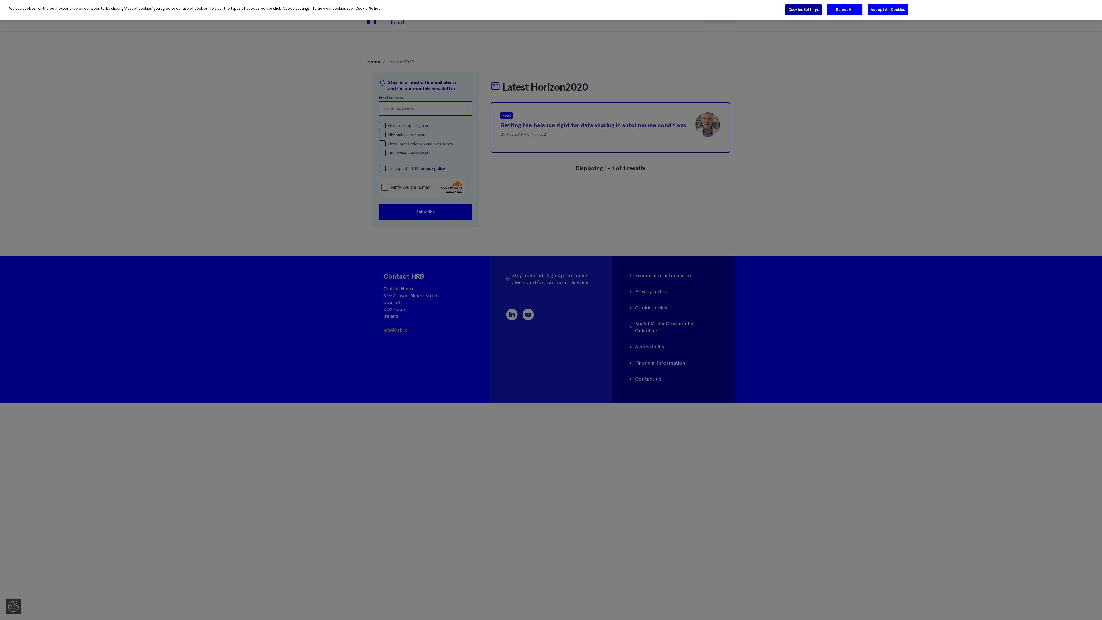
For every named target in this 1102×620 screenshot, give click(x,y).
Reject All (845, 9)
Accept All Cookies (888, 9)
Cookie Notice (368, 8)
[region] (551, 10)
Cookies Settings (803, 9)
